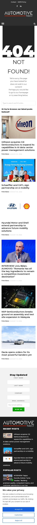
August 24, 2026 (16, 154)
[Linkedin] (20, 6)
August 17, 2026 (16, 280)
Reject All (18, 520)
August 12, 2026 (16, 359)
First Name (18, 378)
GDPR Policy (22, 2)
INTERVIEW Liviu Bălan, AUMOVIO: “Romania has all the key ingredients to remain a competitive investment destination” (18, 271)
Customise (19, 515)
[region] (18, 506)
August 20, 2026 (16, 192)
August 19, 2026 (16, 235)
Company (18, 393)
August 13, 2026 (16, 321)
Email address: (18, 401)
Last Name (18, 385)
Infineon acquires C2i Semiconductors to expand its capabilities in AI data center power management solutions (18, 439)
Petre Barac (5, 154)
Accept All (18, 509)
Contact (13, 2)
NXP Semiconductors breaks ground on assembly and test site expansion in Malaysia (18, 314)
